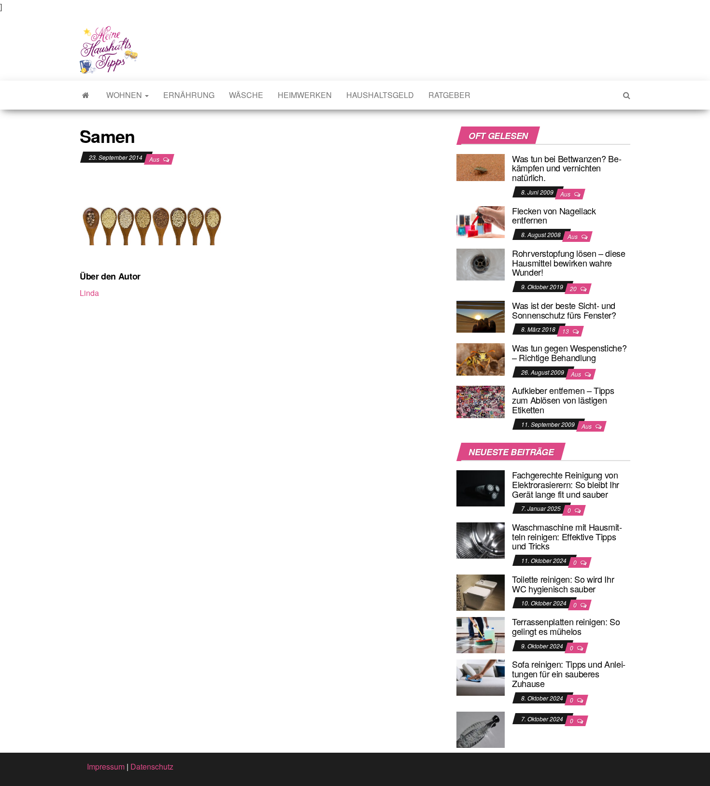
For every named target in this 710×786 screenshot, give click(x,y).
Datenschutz (151, 766)
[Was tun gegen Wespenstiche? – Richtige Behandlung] (480, 358)
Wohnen (125, 94)
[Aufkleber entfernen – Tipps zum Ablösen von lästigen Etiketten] (480, 401)
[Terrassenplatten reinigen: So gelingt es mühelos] (480, 634)
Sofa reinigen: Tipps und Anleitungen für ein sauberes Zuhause (568, 673)
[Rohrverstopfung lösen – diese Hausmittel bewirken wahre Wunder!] (480, 263)
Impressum (106, 766)
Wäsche (246, 94)
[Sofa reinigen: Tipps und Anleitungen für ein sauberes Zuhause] (480, 676)
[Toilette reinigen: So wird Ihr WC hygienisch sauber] (480, 591)
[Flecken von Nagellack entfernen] (480, 220)
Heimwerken (305, 94)
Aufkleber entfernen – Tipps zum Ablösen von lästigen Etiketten (563, 400)
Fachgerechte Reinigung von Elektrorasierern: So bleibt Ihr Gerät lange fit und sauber (565, 484)
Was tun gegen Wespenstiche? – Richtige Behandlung (569, 352)
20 (574, 288)
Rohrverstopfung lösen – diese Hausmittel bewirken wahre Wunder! (568, 263)
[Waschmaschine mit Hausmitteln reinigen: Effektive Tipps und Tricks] (480, 539)
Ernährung (188, 94)
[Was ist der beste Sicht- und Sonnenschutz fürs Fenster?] (480, 315)
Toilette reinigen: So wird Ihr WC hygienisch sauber (563, 584)
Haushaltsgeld (380, 94)
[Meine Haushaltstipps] (85, 95)
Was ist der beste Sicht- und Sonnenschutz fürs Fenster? (564, 310)
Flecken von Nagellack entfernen (554, 215)
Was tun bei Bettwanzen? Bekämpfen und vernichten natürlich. (567, 168)
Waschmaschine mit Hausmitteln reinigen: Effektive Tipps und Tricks (567, 536)
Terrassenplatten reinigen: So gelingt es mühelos (566, 626)
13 (566, 331)
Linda (89, 292)
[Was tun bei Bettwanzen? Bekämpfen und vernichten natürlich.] (480, 166)
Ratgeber (449, 94)
